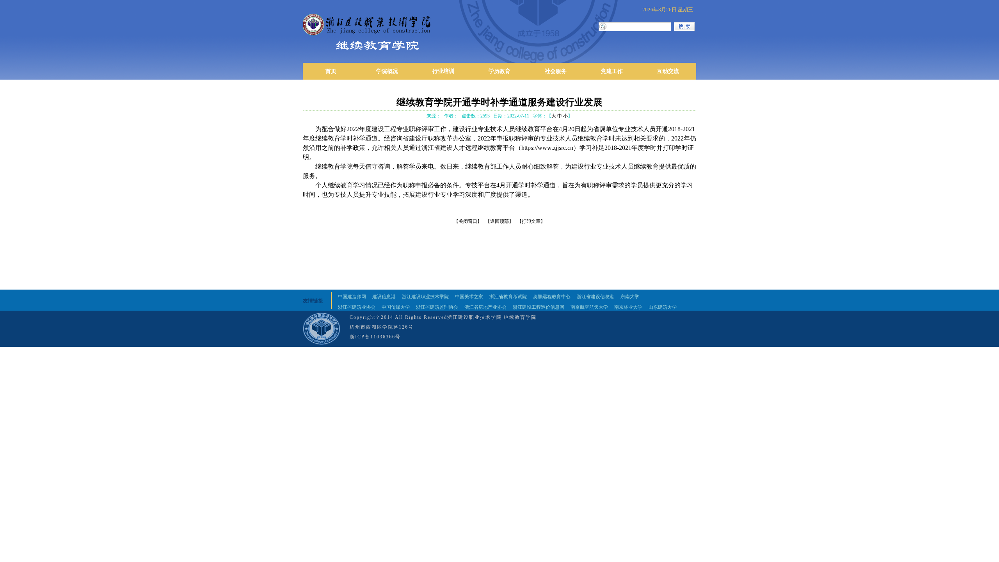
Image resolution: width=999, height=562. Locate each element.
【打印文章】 (531, 221)
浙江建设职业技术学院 (425, 296)
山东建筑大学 (663, 307)
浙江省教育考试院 (508, 296)
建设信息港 (384, 296)
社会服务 (556, 71)
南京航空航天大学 (589, 307)
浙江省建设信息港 (595, 296)
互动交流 (668, 71)
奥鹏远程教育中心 (552, 296)
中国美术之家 (469, 296)
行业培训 (443, 71)
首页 (330, 71)
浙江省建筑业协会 (356, 307)
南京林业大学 (628, 307)
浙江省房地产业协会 (485, 307)
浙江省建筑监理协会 (437, 307)
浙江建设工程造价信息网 (538, 307)
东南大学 (629, 296)
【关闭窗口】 (468, 221)
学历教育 (499, 71)
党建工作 (612, 71)
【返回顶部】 (499, 221)
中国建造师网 (352, 296)
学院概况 (387, 71)
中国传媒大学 (396, 307)
